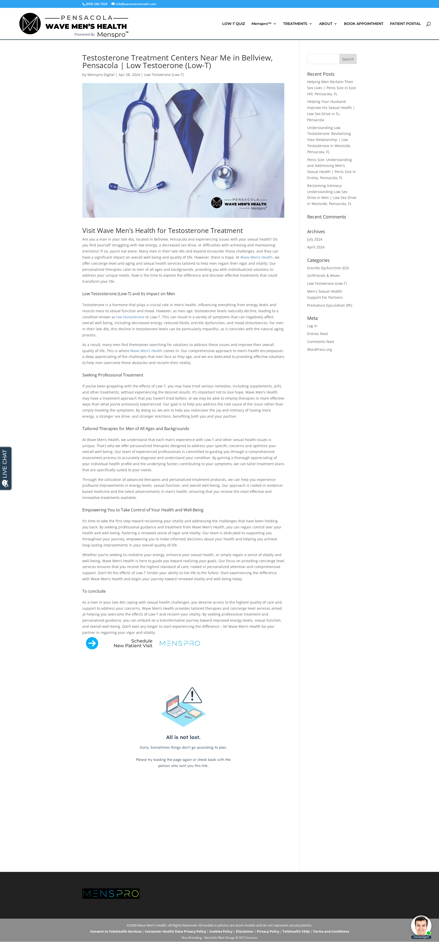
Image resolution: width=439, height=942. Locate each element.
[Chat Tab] (219, 471)
